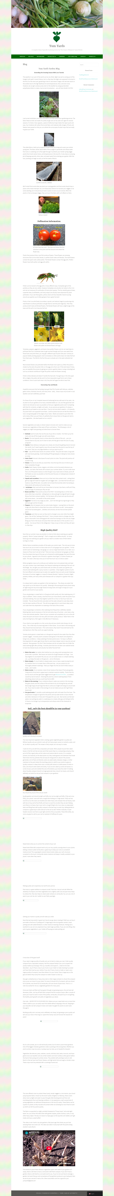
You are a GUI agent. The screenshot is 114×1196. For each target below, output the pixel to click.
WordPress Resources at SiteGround (88, 79)
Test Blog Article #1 (84, 75)
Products (92, 56)
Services (22, 56)
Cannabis (62, 56)
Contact (83, 56)
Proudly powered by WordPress (47, 1193)
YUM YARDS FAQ (72, 56)
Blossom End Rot (61, 674)
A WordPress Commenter (85, 89)
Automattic (73, 1193)
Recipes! (31, 56)
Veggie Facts (52, 56)
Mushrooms (40, 56)
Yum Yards (57, 46)
